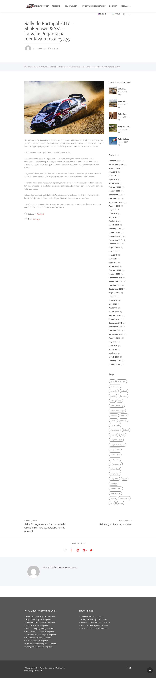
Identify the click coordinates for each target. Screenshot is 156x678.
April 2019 (113, 179)
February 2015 (115, 361)
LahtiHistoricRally (117, 406)
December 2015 (115, 323)
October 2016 (114, 285)
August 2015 (114, 338)
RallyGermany (116, 464)
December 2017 (115, 236)
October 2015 (114, 330)
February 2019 (115, 187)
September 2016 (116, 289)
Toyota (113, 498)
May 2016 (113, 304)
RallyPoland (115, 474)
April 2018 (113, 221)
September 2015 (116, 334)
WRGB (120, 503)
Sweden (114, 483)
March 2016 (114, 311)
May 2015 (113, 349)
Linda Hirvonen (40, 48)
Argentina (121, 381)
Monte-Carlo (115, 425)
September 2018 (116, 202)
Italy (119, 401)
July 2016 (112, 296)
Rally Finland (115, 454)
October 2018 (114, 198)
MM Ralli (123, 420)
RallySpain (114, 479)
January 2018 (114, 232)
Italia (112, 401)
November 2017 (115, 240)
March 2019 (114, 183)
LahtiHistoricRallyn (117, 410)
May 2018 (113, 217)
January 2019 (114, 191)
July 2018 (112, 210)
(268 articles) (72, 568)
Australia (114, 391)
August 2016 (114, 293)
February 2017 (115, 270)
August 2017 (114, 247)
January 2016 (114, 319)
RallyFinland (115, 459)
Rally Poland (115, 469)
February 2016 (115, 315)
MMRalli (113, 420)
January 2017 (114, 274)
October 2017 (114, 244)
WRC (36, 67)
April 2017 (113, 262)
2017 (112, 381)
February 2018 (115, 228)
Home (29, 67)
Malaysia (114, 415)
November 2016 (115, 281)
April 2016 (113, 308)
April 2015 (113, 353)
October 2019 (114, 160)
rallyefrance (115, 449)
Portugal (44, 67)
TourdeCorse (115, 493)
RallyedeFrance (116, 440)
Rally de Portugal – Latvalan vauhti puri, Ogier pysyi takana (123, 114)
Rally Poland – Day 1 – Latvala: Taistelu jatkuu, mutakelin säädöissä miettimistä (124, 126)
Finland (124, 391)
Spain (124, 479)
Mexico (124, 415)
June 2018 (113, 213)
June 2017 (113, 255)
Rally (122, 435)
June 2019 (113, 172)
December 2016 (115, 277)
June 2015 (113, 345)
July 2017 (112, 251)
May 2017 (113, 259)
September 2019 (116, 164)
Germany (123, 396)
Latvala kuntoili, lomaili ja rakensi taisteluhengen (125, 89)
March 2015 (114, 357)
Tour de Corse (116, 488)
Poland (126, 430)
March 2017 (114, 266)
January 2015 (114, 364)
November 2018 (115, 194)
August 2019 (114, 168)
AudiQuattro (115, 386)
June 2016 (113, 300)
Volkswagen (124, 498)
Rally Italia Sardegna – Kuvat (123, 139)
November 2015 (115, 327)
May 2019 (113, 176)
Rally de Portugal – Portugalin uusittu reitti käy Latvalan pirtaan (124, 101)
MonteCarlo (115, 430)
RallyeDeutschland (117, 445)
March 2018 (114, 225)
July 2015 (112, 342)
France (113, 396)
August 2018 (114, 206)
